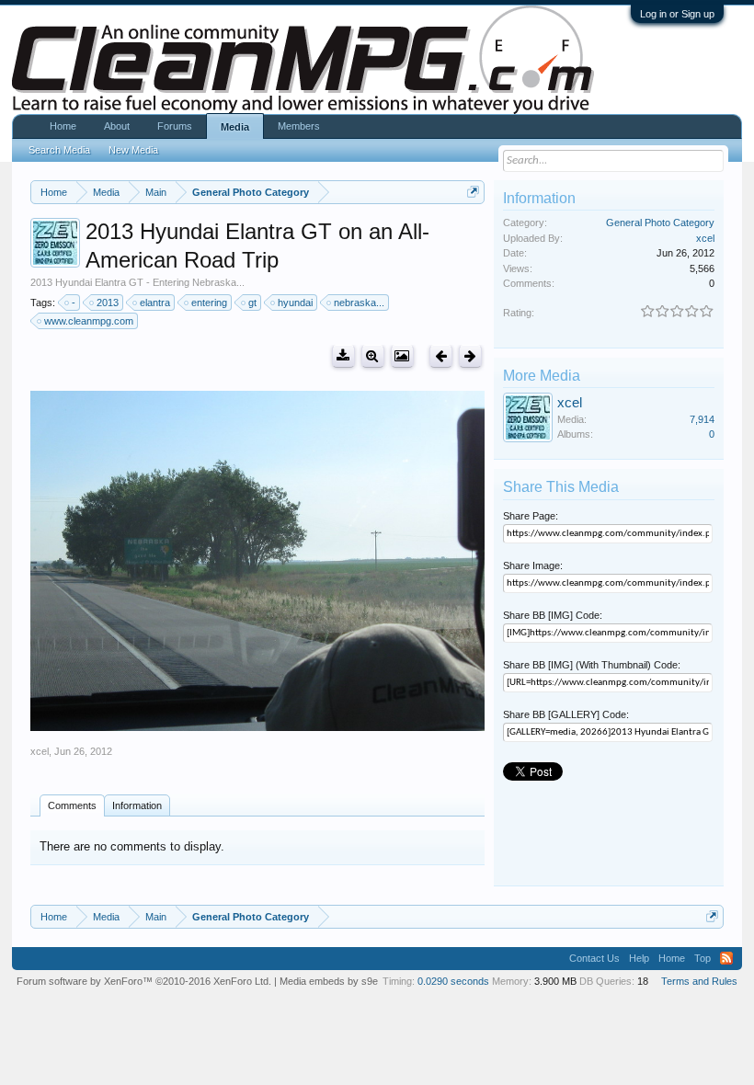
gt (252, 302)
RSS (726, 958)
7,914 (702, 419)
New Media (133, 149)
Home (63, 125)
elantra (155, 302)
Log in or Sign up (677, 13)
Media (235, 126)
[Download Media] (343, 356)
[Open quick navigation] (473, 192)
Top (702, 958)
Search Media (59, 149)
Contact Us (594, 958)
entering (209, 302)
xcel (39, 751)
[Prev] (440, 356)
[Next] (470, 356)
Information (137, 805)
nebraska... (359, 302)
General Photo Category (660, 222)
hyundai (295, 302)
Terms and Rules (699, 981)
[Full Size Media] (372, 356)
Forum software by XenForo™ (144, 981)
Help (639, 958)
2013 (108, 302)
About (117, 125)
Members (299, 125)
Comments (72, 805)
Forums (174, 125)
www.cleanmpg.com (88, 320)
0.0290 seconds (453, 981)
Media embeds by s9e (329, 981)
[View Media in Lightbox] (402, 356)
